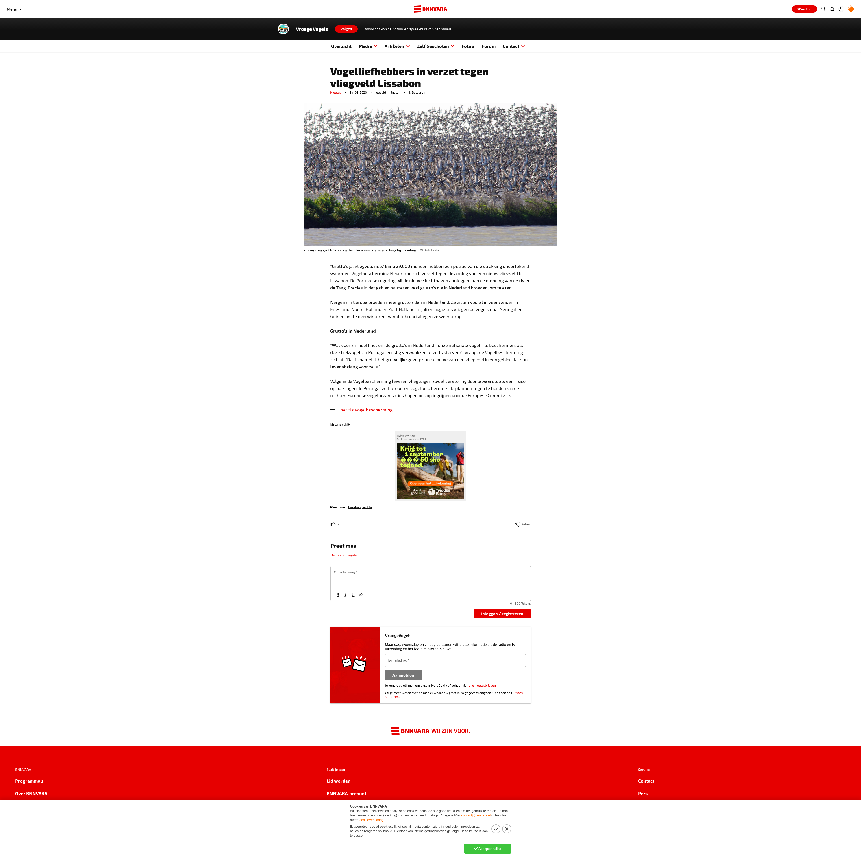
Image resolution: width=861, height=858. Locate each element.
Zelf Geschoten (433, 46)
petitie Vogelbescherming (366, 409)
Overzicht (341, 46)
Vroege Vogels (312, 29)
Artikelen (394, 46)
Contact (511, 46)
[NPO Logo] (851, 9)
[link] (354, 507)
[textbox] (431, 578)
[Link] (360, 595)
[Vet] (337, 595)
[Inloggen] (841, 9)
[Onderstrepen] (353, 595)
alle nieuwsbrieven (482, 685)
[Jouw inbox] (832, 9)
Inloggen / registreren (502, 613)
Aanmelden (403, 675)
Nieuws (335, 92)
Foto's (468, 46)
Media (365, 46)
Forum (489, 46)
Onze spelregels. (344, 555)
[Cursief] (345, 595)
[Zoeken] (823, 9)
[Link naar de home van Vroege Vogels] (283, 29)
